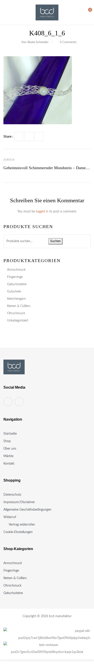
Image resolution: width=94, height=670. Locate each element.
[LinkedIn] (39, 136)
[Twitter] (29, 136)
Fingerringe (15, 277)
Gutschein (14, 291)
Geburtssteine (16, 284)
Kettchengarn (16, 298)
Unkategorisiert (17, 320)
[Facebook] (18, 136)
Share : (8, 136)
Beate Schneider (38, 42)
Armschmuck (16, 269)
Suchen (55, 241)
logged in (42, 211)
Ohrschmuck (16, 313)
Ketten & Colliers (18, 306)
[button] (86, 12)
